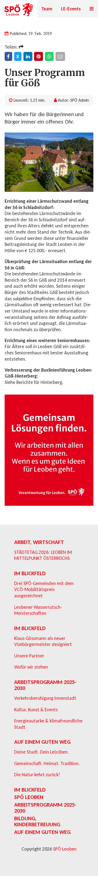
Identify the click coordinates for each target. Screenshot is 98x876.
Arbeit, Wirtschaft (39, 542)
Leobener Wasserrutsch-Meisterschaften (38, 610)
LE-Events (71, 9)
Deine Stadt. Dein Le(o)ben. (41, 752)
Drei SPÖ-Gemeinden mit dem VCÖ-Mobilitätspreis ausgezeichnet (44, 589)
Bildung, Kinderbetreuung (37, 821)
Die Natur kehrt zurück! (37, 775)
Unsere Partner (29, 656)
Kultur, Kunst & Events (36, 710)
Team (46, 9)
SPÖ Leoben (28, 797)
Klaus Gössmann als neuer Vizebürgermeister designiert (43, 641)
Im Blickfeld (30, 573)
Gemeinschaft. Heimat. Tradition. (46, 763)
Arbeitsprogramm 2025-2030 (45, 685)
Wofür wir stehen (31, 667)
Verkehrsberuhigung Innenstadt (45, 698)
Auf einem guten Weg (42, 742)
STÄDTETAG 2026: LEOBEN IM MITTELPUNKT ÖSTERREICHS (43, 555)
